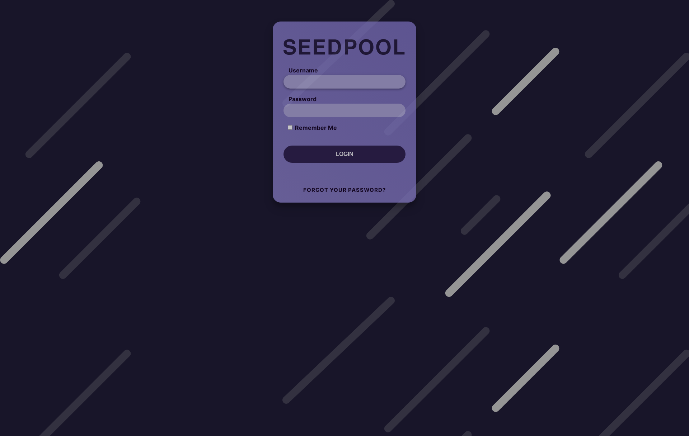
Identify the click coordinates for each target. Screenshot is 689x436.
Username (303, 70)
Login (344, 154)
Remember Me (316, 127)
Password (303, 99)
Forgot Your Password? (344, 189)
